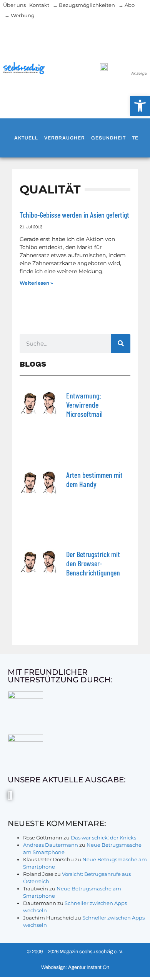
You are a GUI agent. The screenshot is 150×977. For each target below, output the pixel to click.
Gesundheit (108, 138)
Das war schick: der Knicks (103, 837)
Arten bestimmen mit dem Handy (94, 479)
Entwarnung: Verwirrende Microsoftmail (84, 404)
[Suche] (120, 343)
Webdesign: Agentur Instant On (75, 967)
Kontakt (39, 5)
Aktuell (26, 138)
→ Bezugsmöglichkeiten (84, 5)
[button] (140, 106)
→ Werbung (20, 15)
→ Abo (126, 5)
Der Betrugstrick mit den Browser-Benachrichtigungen (93, 563)
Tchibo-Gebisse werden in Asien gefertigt (74, 214)
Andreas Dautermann (50, 845)
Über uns (14, 5)
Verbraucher (64, 138)
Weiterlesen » (36, 283)
